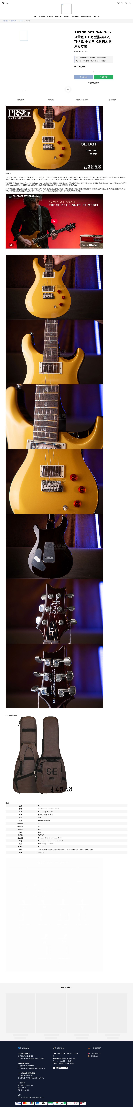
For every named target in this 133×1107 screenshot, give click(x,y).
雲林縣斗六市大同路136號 (37, 1068)
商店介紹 (58, 16)
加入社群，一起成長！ (67, 1061)
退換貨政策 (94, 1056)
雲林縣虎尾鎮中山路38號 (36, 1058)
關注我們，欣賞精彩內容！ (67, 1063)
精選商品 (42, 16)
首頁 (35, 16)
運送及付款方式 (96, 1054)
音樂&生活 (75, 16)
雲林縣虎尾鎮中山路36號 (36, 1078)
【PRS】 (21, 21)
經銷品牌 (13, 21)
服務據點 (50, 16)
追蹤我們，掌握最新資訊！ (68, 1058)
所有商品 (66, 16)
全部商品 (5, 21)
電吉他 (28, 21)
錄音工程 (96, 16)
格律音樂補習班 (86, 16)
